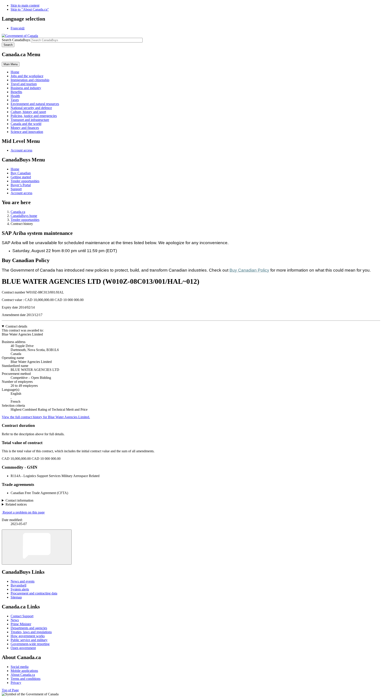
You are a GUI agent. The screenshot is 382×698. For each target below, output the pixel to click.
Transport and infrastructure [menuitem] (30, 120)
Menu (11, 64)
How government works (28, 636)
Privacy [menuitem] (16, 683)
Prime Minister (21, 624)
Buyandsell (18, 585)
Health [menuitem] (15, 96)
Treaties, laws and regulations (31, 632)
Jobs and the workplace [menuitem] (27, 76)
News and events (22, 581)
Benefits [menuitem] (16, 92)
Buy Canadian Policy (249, 270)
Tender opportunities (25, 181)
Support (16, 189)
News (15, 620)
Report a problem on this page (24, 512)
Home (15, 169)
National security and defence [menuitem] (31, 108)
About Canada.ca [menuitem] (23, 675)
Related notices (16, 504)
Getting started (21, 177)
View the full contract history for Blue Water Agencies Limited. (46, 417)
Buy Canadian (21, 173)
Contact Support (22, 616)
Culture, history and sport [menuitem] (28, 112)
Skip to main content (25, 5)
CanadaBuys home (24, 216)
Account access (21, 150)
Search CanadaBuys (16, 40)
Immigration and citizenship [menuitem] (30, 80)
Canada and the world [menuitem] (26, 124)
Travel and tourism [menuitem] (24, 84)
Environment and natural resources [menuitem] (35, 104)
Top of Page (10, 690)
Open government (23, 648)
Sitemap (16, 597)
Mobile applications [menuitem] (24, 671)
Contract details (16, 326)
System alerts (20, 589)
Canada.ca (18, 212)
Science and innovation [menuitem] (27, 132)
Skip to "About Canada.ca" (30, 9)
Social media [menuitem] (20, 667)
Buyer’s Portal (21, 185)
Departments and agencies (29, 628)
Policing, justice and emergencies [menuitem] (34, 116)
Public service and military (29, 640)
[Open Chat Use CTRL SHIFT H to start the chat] (37, 547)
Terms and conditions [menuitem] (25, 679)
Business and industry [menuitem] (26, 88)
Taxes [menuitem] (15, 100)
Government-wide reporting (30, 644)
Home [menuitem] (15, 72)
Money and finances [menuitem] (25, 128)
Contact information (19, 500)
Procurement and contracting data (34, 593)
